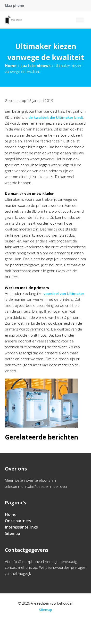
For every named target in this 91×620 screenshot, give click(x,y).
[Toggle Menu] (80, 20)
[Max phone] (13, 20)
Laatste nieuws (35, 65)
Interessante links (21, 527)
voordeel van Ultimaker (63, 293)
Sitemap (12, 533)
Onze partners (18, 520)
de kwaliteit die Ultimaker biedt (55, 117)
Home (11, 65)
